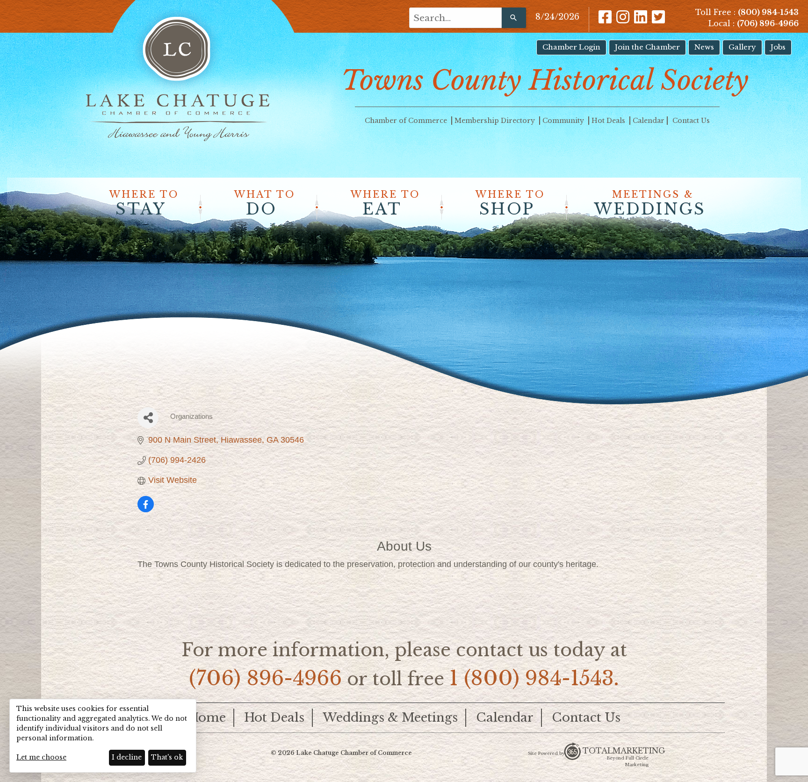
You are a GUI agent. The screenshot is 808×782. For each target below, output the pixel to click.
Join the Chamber (647, 47)
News (704, 47)
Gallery (742, 47)
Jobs (778, 47)
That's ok (167, 757)
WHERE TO (144, 204)
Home (207, 717)
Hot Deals (609, 120)
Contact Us (691, 120)
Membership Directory (495, 120)
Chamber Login (571, 47)
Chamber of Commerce (407, 120)
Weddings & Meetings (390, 717)
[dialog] (102, 736)
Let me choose (41, 757)
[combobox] (455, 17)
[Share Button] (148, 417)
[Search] (514, 17)
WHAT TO (264, 204)
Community (564, 120)
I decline (127, 757)
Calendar (648, 120)
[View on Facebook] (145, 509)
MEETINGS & (650, 204)
